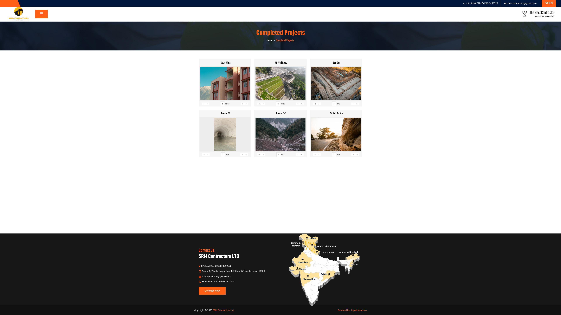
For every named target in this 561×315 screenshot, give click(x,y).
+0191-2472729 (490, 3)
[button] (549, 3)
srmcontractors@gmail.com (522, 3)
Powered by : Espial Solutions (352, 310)
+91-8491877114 (474, 3)
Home (269, 40)
